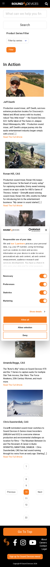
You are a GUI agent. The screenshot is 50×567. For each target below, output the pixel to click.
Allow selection (25, 327)
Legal (44, 549)
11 (26, 498)
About (44, 539)
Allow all (25, 319)
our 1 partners (18, 243)
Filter (11, 49)
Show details (36, 311)
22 (26, 517)
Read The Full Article (12, 137)
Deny (25, 335)
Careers (43, 542)
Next (40, 492)
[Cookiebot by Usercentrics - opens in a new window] (29, 230)
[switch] (43, 284)
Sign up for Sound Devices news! (25, 556)
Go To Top (25, 532)
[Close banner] (46, 230)
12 (26, 505)
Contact (43, 546)
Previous (11, 492)
